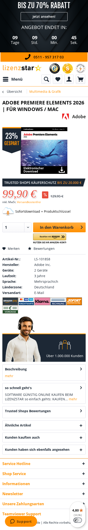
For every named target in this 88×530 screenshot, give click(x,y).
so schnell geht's (18, 388)
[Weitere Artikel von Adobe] (74, 118)
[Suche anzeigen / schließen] (46, 79)
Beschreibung (16, 369)
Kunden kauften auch (22, 437)
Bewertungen (44, 248)
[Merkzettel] (57, 79)
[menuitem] (12, 79)
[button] (49, 238)
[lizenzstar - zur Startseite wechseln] (22, 68)
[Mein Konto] (69, 79)
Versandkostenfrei (29, 202)
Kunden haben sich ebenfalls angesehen (37, 449)
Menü (17, 79)
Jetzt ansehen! (44, 16)
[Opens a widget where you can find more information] (21, 522)
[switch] (77, 520)
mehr (9, 376)
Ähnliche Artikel (18, 425)
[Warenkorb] (80, 79)
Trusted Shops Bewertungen (28, 411)
